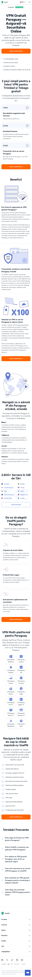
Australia (6, 484)
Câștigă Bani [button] (5, 951)
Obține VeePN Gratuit (16, 51)
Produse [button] (4, 919)
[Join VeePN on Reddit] (17, 959)
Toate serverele (16, 504)
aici (18, 119)
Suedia (22, 498)
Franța (22, 487)
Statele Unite (8, 498)
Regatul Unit (24, 495)
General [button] (4, 925)
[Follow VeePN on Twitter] (7, 959)
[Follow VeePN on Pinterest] (22, 959)
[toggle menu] (29, 2)
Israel (22, 491)
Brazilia (22, 484)
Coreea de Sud (8, 487)
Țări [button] (2, 946)
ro (23, 2)
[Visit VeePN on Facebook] (2, 959)
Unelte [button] (3, 941)
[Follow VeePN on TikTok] (12, 959)
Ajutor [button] (3, 930)
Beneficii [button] (4, 935)
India (5, 491)
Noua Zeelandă (9, 495)
